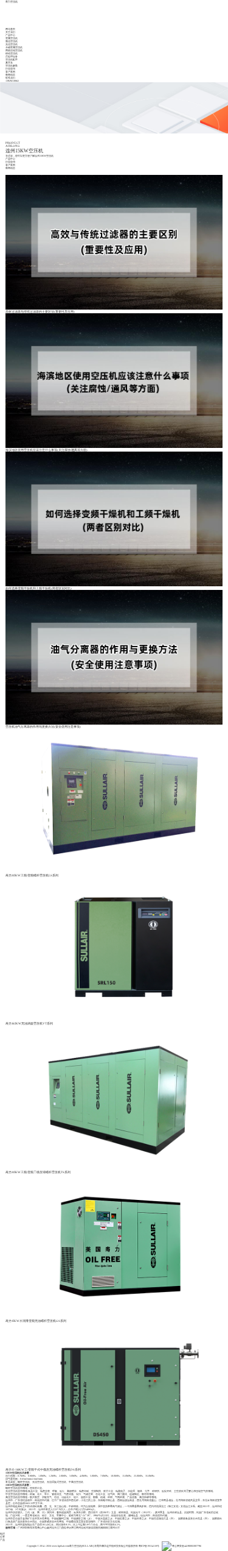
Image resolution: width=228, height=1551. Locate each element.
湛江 (73, 1527)
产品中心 (10, 35)
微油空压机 (11, 41)
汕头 (54, 1527)
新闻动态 (10, 74)
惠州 (49, 1527)
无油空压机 (11, 44)
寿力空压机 (11, 1)
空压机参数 (11, 65)
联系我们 (10, 77)
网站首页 (10, 28)
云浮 (117, 1527)
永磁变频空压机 (13, 47)
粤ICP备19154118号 (149, 1545)
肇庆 (68, 1527)
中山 (44, 1527)
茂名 (63, 1527)
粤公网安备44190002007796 (186, 1545)
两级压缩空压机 (13, 50)
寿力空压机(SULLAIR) (81, 1545)
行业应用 (10, 68)
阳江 (107, 1527)
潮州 (112, 1527)
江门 (59, 1527)
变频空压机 (11, 38)
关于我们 (10, 32)
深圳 (24, 1527)
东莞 (34, 1527)
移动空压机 (11, 53)
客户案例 (10, 71)
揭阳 (102, 1527)
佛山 (39, 1527)
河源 (88, 1527)
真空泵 (9, 62)
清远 (93, 1527)
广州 (20, 1527)
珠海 (29, 1527)
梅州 (78, 1527)
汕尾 (83, 1527)
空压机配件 (11, 59)
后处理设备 (11, 56)
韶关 (97, 1527)
